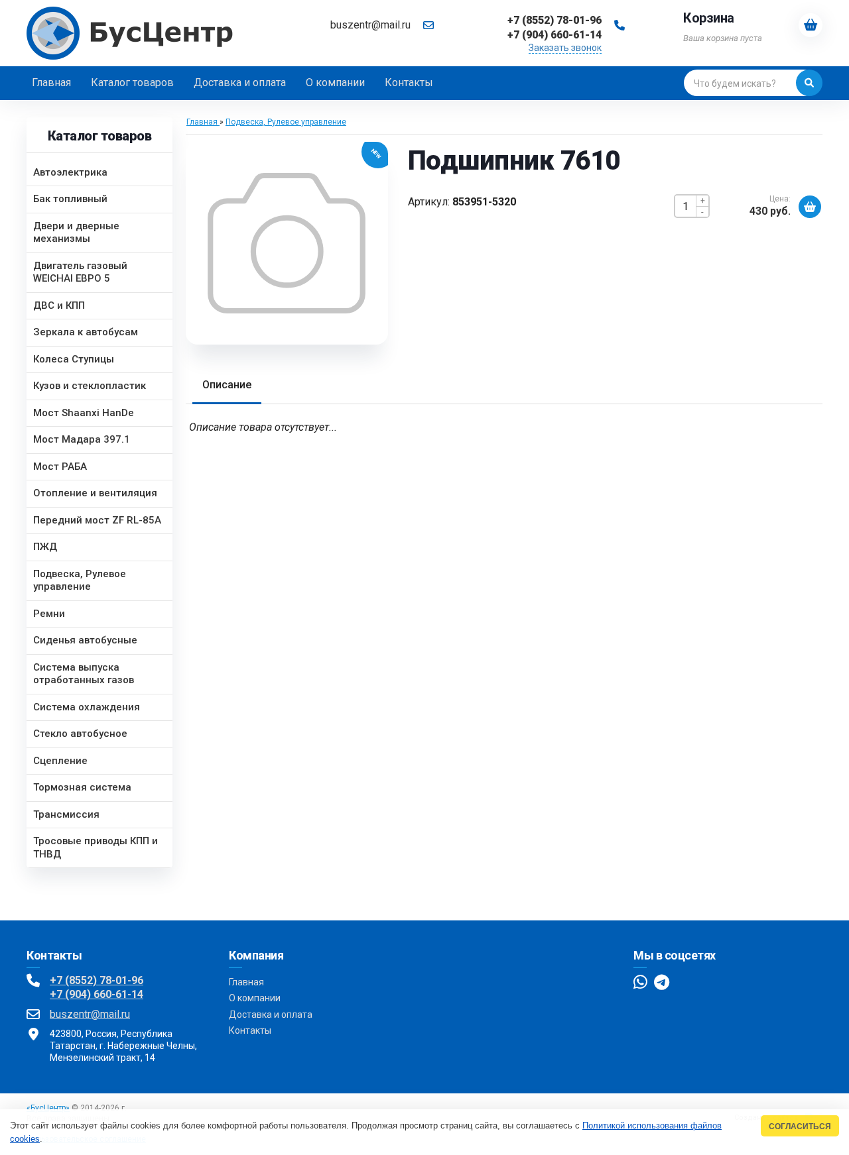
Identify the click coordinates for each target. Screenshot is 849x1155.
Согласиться (800, 1126)
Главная (246, 982)
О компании (255, 998)
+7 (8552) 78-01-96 (96, 980)
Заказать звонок (565, 47)
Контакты (250, 1030)
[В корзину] (809, 206)
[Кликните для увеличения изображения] (286, 243)
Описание (226, 384)
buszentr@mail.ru (370, 25)
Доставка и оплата (270, 1014)
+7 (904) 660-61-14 (96, 994)
